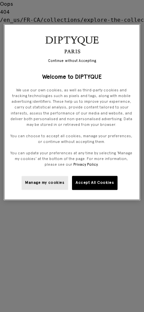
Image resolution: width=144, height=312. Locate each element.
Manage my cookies (45, 182)
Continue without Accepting (72, 61)
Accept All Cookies (95, 182)
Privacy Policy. (85, 164)
